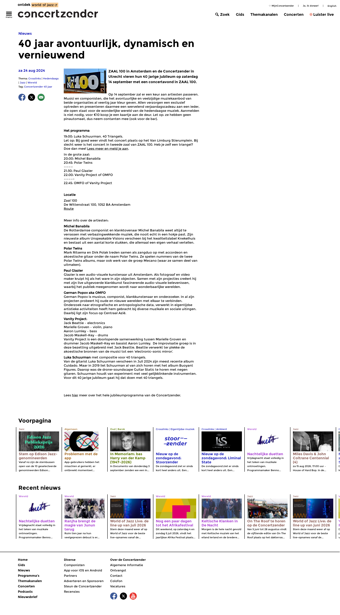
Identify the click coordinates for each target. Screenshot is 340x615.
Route (69, 209)
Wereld (32, 82)
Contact (116, 575)
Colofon (116, 581)
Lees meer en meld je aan (107, 149)
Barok (121, 429)
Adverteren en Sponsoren (84, 581)
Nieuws (25, 33)
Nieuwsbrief (27, 597)
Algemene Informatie (126, 565)
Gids (240, 14)
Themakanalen (264, 14)
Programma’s (28, 576)
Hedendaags (51, 78)
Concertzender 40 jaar (38, 86)
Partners (70, 575)
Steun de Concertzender (83, 586)
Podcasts (25, 592)
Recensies (72, 591)
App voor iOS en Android (83, 570)
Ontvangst (118, 570)
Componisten (74, 565)
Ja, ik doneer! (311, 5)
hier (75, 395)
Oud (112, 429)
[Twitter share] (31, 98)
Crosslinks (34, 78)
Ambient (221, 429)
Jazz (23, 82)
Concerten (294, 14)
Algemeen (70, 429)
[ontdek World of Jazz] (44, 5)
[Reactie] (41, 98)
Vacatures (117, 586)
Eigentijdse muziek (182, 429)
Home (23, 560)
